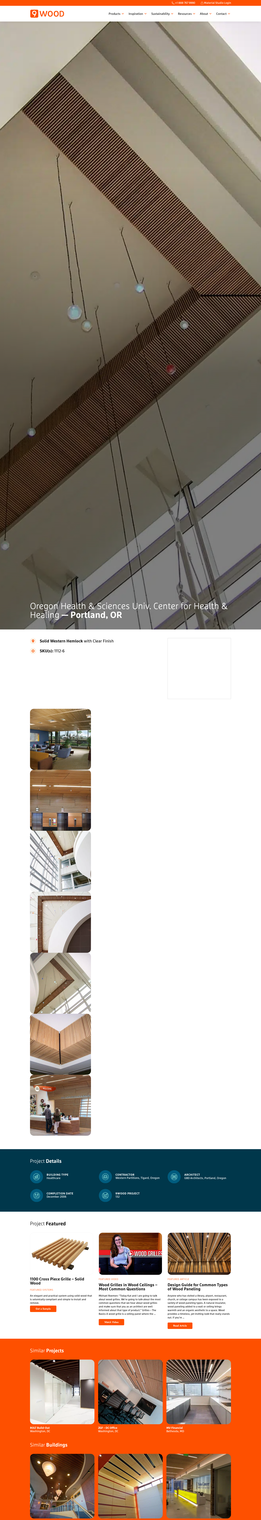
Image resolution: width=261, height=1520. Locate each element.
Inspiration (136, 14)
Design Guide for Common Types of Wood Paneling (198, 1287)
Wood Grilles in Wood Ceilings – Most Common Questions (128, 1287)
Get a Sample (46, 1309)
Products (114, 14)
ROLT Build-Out (40, 1428)
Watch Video (114, 1322)
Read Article (182, 1326)
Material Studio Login (217, 3)
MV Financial (174, 1428)
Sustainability (160, 14)
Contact (221, 14)
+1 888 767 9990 (184, 3)
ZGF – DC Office (107, 1428)
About (204, 14)
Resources (185, 14)
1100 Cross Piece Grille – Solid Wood (57, 1281)
